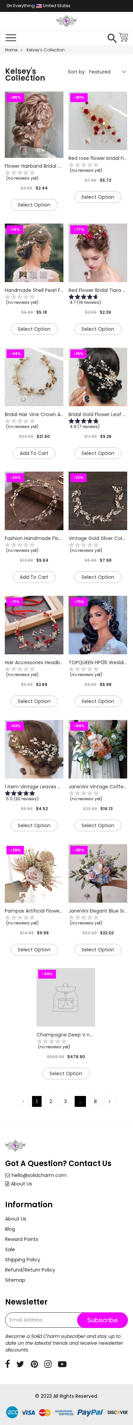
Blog (10, 1229)
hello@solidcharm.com (39, 1175)
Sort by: (77, 71)
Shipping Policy (22, 1259)
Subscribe (102, 1320)
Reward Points (21, 1239)
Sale (10, 1249)
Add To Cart (34, 452)
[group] (34, 176)
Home (11, 50)
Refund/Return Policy (30, 1269)
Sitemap (15, 1280)
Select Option (34, 204)
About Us (21, 1183)
